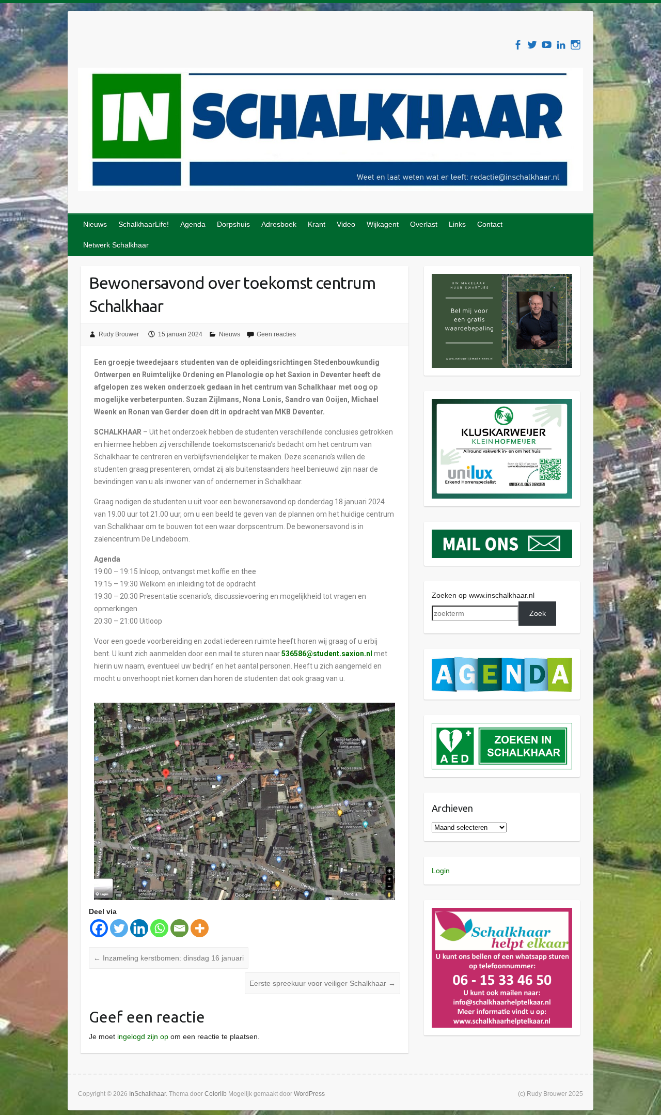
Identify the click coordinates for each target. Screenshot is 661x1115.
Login (441, 870)
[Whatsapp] (159, 928)
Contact (489, 224)
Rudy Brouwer (119, 334)
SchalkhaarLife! (143, 224)
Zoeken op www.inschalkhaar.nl (483, 595)
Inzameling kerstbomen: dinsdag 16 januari (168, 958)
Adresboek (278, 224)
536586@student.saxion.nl (326, 653)
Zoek (537, 613)
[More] (200, 928)
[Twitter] (119, 928)
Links (457, 224)
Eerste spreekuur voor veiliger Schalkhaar (322, 983)
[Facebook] (99, 928)
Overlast (423, 224)
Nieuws (95, 224)
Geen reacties (276, 334)
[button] (502, 321)
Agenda (193, 224)
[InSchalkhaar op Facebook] (518, 44)
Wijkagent (383, 224)
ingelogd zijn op (142, 1036)
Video (346, 224)
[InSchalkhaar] (330, 131)
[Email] (179, 928)
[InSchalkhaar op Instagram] (576, 44)
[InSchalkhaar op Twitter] (532, 44)
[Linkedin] (139, 928)
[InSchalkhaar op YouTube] (547, 44)
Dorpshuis (233, 224)
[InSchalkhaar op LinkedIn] (561, 44)
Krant (316, 224)
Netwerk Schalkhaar (116, 245)
